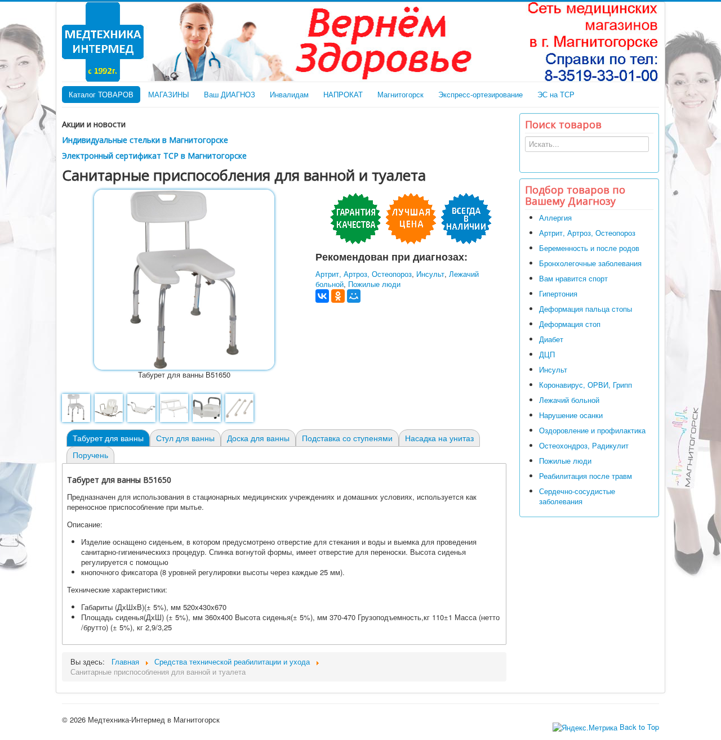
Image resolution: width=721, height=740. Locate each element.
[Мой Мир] (353, 296)
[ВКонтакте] (322, 296)
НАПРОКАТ (343, 94)
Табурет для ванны (108, 437)
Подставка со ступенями (347, 437)
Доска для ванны (258, 437)
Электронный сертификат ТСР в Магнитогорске (154, 155)
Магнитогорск (400, 94)
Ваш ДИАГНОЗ (229, 94)
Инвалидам (289, 94)
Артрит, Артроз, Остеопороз (363, 273)
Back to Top (639, 726)
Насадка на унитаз (439, 437)
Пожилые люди (374, 284)
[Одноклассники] (338, 296)
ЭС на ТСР (556, 94)
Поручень (90, 454)
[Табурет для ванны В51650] (184, 278)
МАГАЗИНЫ (168, 94)
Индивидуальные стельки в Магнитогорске (145, 139)
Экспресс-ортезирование (480, 94)
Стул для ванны (185, 437)
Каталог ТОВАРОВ (101, 94)
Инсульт (430, 273)
